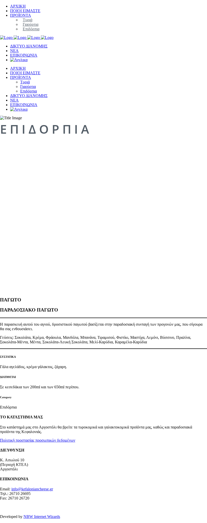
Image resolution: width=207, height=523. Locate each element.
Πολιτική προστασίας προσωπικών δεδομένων (37, 440)
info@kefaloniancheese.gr (32, 489)
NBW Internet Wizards (41, 516)
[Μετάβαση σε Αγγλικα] (19, 60)
